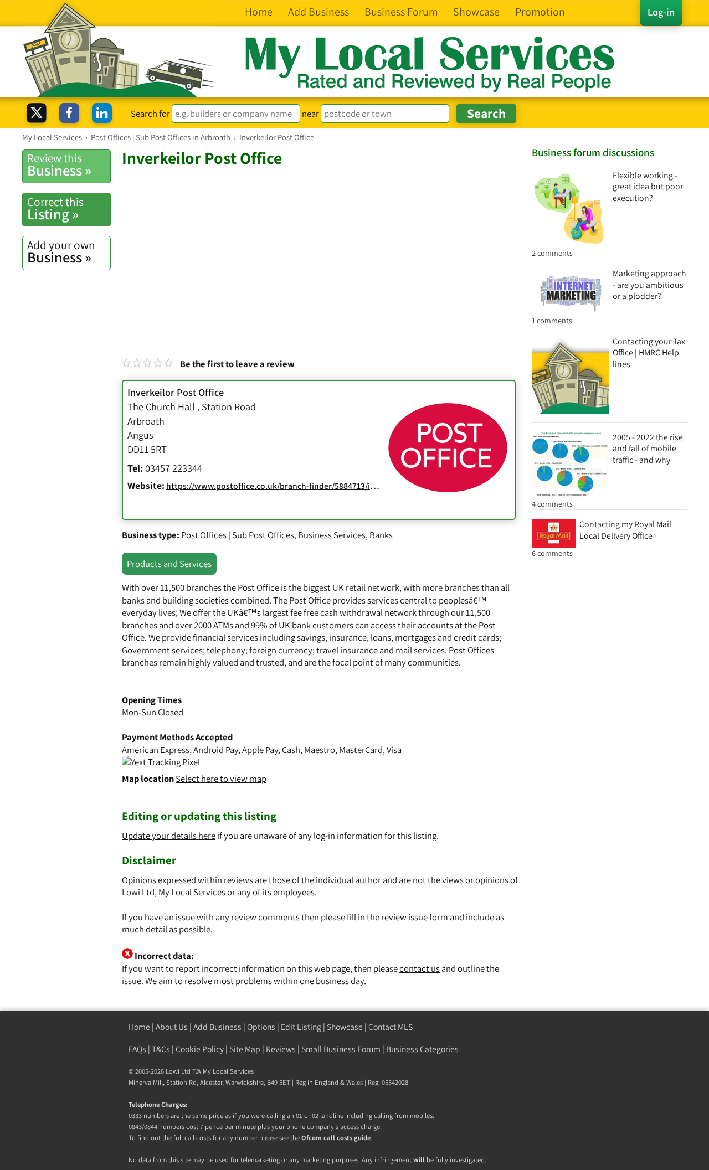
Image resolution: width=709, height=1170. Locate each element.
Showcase (345, 1027)
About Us (172, 1027)
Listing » (55, 209)
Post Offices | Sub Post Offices (237, 535)
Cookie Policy (200, 1049)
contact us (419, 968)
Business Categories (422, 1049)
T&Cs (161, 1049)
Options (261, 1027)
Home (139, 1027)
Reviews (281, 1049)
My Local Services (228, 1071)
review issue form (414, 917)
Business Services (332, 535)
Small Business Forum (341, 1049)
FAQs (137, 1049)
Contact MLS (390, 1027)
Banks (381, 535)
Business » (59, 165)
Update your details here (168, 835)
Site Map (244, 1049)
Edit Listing (301, 1027)
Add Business (217, 1027)
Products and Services (169, 564)
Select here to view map (221, 778)
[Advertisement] (321, 251)
